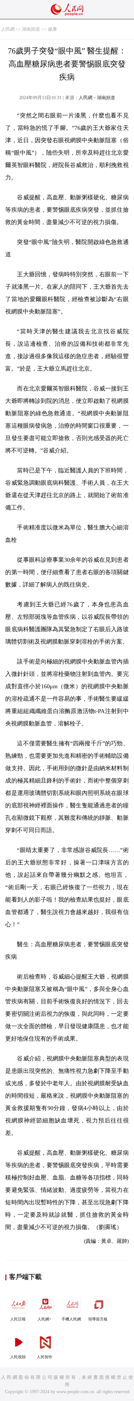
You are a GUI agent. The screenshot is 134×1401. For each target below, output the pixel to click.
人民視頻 (18, 1357)
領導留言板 (98, 1319)
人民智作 (44, 1357)
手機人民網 (71, 1319)
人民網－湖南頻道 (97, 97)
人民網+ (44, 1319)
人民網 (8, 29)
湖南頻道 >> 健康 (39, 29)
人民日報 (18, 1319)
